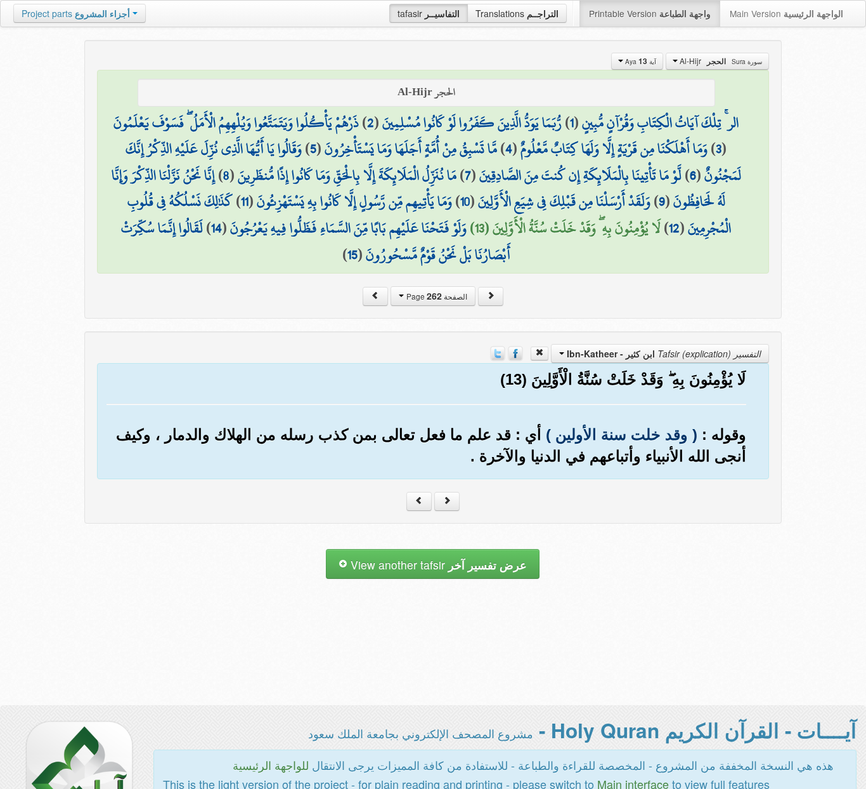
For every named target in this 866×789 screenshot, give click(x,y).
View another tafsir (437, 565)
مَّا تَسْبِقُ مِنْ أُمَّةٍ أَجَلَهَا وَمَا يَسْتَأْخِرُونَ (411, 148)
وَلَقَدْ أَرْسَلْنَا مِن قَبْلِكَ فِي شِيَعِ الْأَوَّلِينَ (564, 201)
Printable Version (650, 13)
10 (465, 201)
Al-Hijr (720, 61)
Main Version (786, 13)
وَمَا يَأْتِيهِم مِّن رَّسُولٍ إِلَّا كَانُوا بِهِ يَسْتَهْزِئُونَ (354, 201)
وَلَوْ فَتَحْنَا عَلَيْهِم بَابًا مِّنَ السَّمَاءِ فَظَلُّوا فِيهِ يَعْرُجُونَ (348, 228)
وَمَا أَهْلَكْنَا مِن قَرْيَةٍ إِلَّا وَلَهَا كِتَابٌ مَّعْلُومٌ (614, 148)
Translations (517, 13)
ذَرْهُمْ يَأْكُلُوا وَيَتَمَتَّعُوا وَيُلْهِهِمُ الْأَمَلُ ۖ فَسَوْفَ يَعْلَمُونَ (236, 122)
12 (674, 228)
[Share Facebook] (515, 352)
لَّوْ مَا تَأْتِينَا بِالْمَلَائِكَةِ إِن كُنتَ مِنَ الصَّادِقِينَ (580, 175)
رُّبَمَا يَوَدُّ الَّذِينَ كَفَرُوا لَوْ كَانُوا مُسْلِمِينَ (472, 122)
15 (352, 255)
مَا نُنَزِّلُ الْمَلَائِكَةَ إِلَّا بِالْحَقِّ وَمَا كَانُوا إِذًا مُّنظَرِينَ (347, 175)
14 (216, 228)
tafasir (428, 13)
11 (245, 201)
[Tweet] (497, 352)
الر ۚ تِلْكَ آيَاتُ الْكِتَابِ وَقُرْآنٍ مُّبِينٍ (660, 122)
